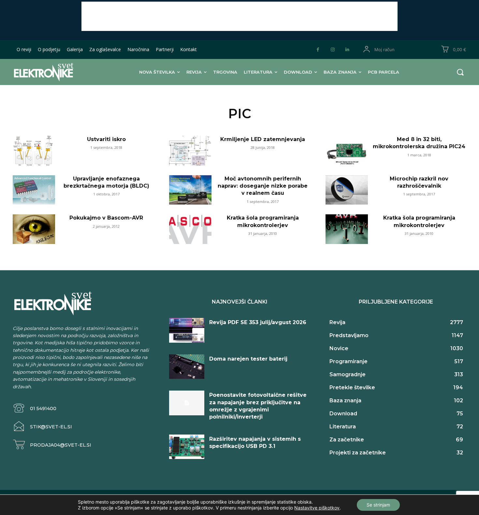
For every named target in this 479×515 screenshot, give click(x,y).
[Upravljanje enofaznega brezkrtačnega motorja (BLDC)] (34, 190)
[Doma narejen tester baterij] (186, 366)
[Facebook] (318, 49)
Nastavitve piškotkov (317, 507)
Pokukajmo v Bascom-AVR (106, 218)
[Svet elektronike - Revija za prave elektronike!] (53, 72)
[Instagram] (332, 49)
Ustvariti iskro (106, 139)
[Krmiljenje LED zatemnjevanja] (190, 150)
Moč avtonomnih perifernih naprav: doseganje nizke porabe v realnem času (263, 186)
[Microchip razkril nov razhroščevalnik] (347, 190)
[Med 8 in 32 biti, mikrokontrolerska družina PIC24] (347, 150)
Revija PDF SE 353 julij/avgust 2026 (257, 322)
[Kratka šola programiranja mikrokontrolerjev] (190, 229)
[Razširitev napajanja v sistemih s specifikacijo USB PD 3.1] (186, 447)
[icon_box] (34, 408)
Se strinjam (378, 505)
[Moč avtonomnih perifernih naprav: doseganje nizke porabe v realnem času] (190, 190)
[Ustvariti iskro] (34, 150)
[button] (460, 72)
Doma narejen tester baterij (248, 359)
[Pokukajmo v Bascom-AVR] (34, 229)
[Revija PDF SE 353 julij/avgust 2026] (186, 330)
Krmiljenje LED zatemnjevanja (262, 139)
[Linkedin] (347, 49)
